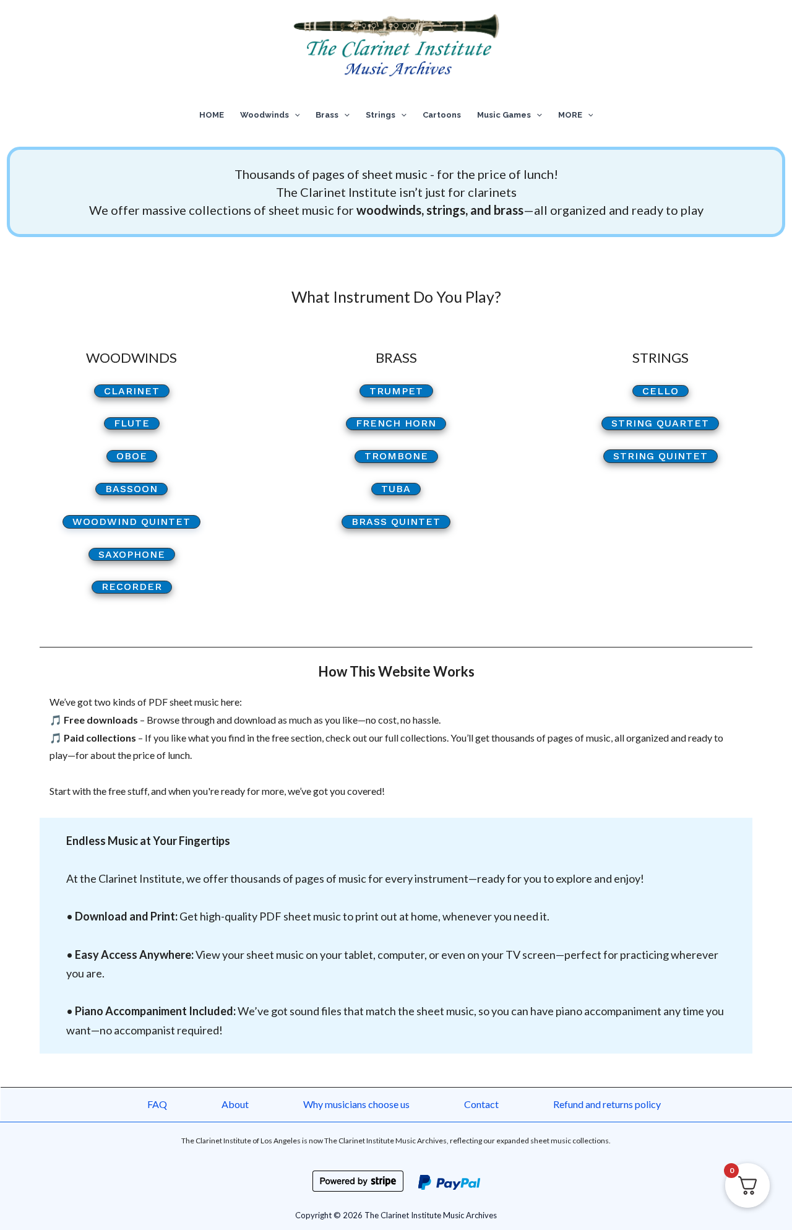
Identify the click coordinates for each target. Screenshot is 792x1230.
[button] (294, 115)
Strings (380, 114)
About (235, 1104)
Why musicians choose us (356, 1104)
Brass (327, 114)
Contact (481, 1104)
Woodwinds (264, 114)
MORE (570, 114)
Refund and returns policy (607, 1104)
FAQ (157, 1104)
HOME (211, 114)
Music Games (504, 114)
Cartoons (442, 114)
